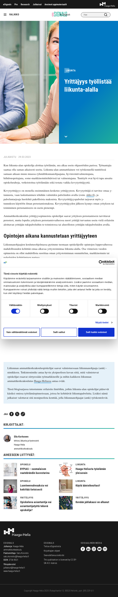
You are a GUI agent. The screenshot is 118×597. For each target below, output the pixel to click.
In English (65, 14)
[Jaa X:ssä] (17, 414)
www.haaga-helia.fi (12, 571)
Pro (16, 4)
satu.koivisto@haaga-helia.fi (16, 556)
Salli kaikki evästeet (96, 332)
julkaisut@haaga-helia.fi (14, 567)
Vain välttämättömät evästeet (21, 332)
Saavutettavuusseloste (54, 555)
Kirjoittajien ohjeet (52, 551)
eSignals (7, 4)
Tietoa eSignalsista (52, 546)
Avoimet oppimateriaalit (56, 4)
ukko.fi (90, 195)
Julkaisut (37, 4)
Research (25, 4)
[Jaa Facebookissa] (11, 414)
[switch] (44, 311)
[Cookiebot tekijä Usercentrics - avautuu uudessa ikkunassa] (101, 262)
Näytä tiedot (101, 322)
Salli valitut (59, 332)
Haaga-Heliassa (42, 381)
